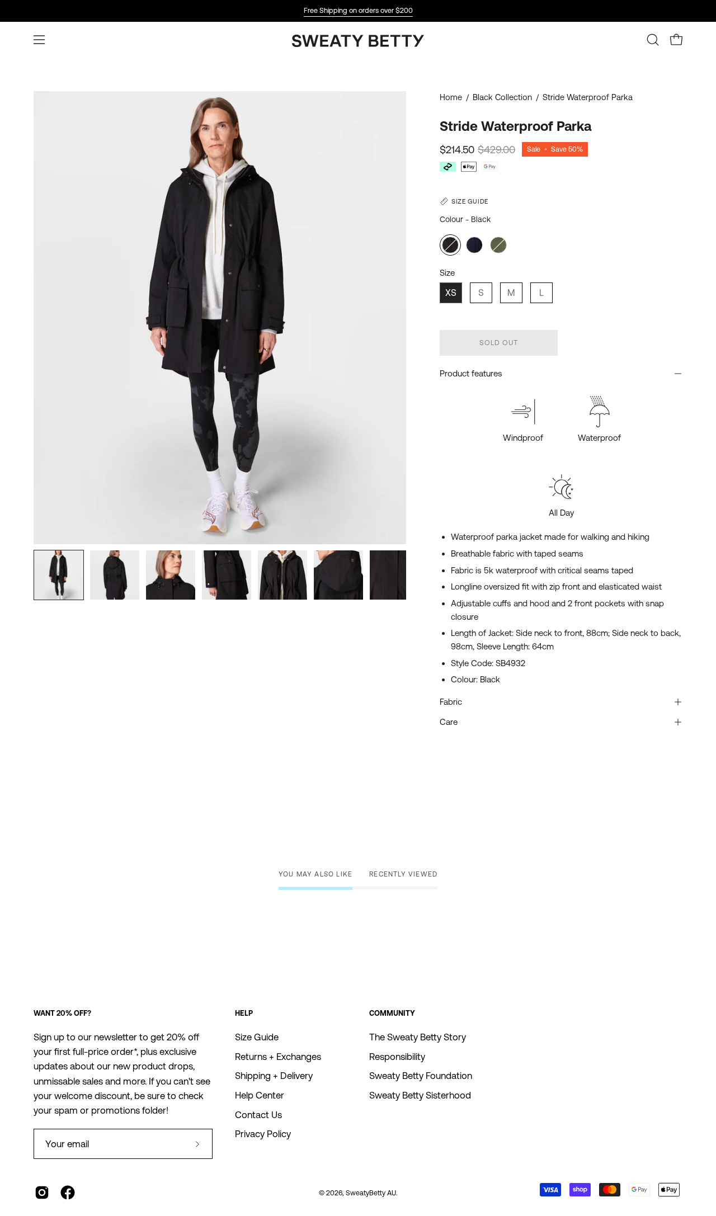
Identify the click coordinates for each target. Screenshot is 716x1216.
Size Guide (257, 1037)
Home (451, 97)
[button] (653, 39)
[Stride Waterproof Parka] (59, 575)
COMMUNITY (392, 1013)
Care (449, 722)
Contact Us (258, 1114)
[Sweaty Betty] (358, 42)
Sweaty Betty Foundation (420, 1075)
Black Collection (502, 97)
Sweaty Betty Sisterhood (420, 1095)
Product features (471, 373)
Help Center (259, 1095)
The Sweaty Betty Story (417, 1037)
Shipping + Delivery (274, 1075)
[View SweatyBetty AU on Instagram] (42, 1192)
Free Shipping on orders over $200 (358, 10)
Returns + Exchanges (278, 1056)
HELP (244, 1013)
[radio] (450, 245)
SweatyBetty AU (371, 1193)
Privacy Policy (263, 1133)
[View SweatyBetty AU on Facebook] (67, 1192)
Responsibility (397, 1056)
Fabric (451, 701)
